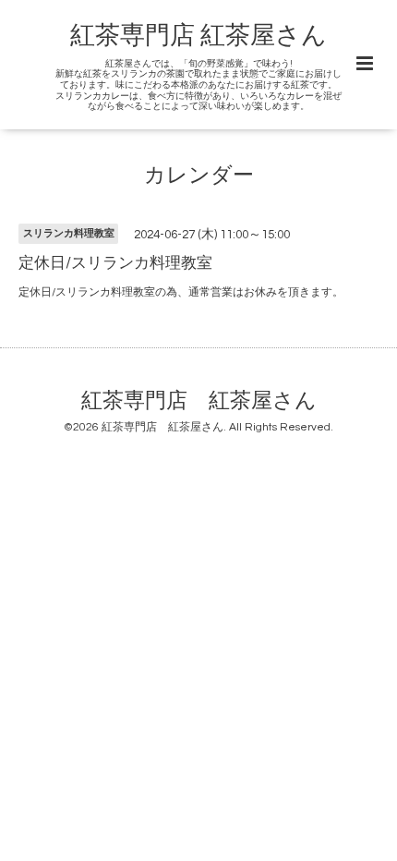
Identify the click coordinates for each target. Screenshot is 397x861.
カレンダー (199, 176)
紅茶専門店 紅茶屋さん (198, 36)
